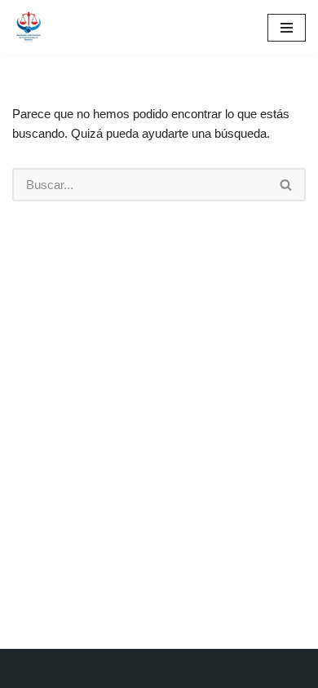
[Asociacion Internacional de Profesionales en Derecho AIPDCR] (32, 27)
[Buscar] (286, 184)
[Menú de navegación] (286, 28)
